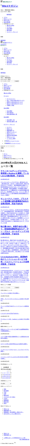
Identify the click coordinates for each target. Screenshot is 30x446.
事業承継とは (10, 130)
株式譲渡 (6, 390)
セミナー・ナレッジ (12, 32)
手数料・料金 (10, 105)
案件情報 (9, 30)
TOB (5, 392)
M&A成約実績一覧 (12, 114)
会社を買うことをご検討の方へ (12, 413)
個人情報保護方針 (24, 439)
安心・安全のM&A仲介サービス (15, 100)
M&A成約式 (10, 112)
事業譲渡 (6, 400)
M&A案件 (6, 117)
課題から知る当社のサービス (15, 102)
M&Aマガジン (11, 133)
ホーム (5, 153)
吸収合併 (6, 395)
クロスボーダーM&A (9, 397)
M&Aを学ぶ (7, 20)
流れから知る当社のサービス (15, 103)
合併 (5, 393)
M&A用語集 (7, 22)
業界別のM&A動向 (12, 135)
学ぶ (7, 51)
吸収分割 (6, 401)
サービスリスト (11, 99)
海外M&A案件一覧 (12, 121)
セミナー (9, 127)
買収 (5, 389)
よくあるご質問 (11, 138)
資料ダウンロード (12, 132)
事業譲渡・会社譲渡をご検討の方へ (13, 412)
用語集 (7, 53)
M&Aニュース (8, 19)
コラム (5, 17)
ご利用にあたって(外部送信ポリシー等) (14, 437)
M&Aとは (9, 128)
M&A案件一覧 (11, 120)
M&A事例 (9, 28)
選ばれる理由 (10, 25)
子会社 (5, 398)
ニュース (8, 49)
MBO (5, 403)
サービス (9, 27)
